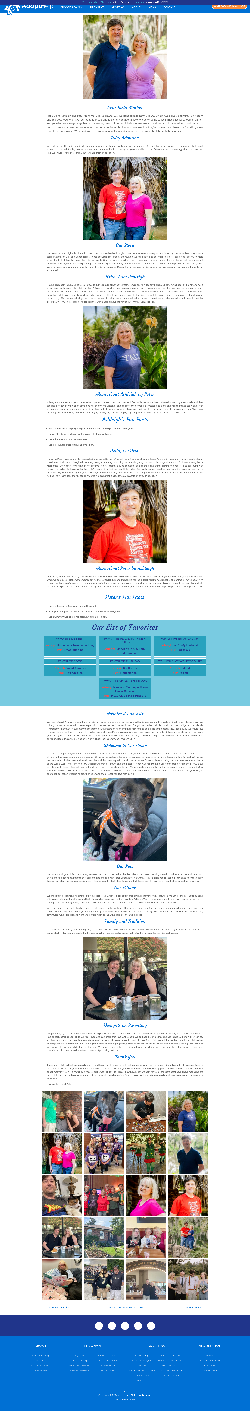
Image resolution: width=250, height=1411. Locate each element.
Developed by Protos (128, 1399)
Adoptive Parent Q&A (171, 1370)
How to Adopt (142, 1355)
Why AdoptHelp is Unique (142, 1370)
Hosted (116, 1399)
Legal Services (41, 1370)
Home (209, 1355)
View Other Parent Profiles (125, 1307)
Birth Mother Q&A (108, 1360)
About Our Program (142, 1360)
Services (142, 1365)
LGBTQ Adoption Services (171, 1360)
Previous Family (60, 1307)
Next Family (192, 1307)
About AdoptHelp (41, 1355)
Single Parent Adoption (171, 1365)
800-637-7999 (124, 2)
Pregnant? (79, 1355)
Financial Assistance (79, 1370)
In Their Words (108, 1365)
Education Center (209, 1370)
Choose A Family (79, 1360)
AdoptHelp (28, 9)
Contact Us (40, 1360)
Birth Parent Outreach (142, 1375)
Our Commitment (40, 1365)
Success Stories (171, 1375)
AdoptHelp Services (79, 1365)
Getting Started (108, 1370)
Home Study (142, 1380)
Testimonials (209, 1365)
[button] (229, 5)
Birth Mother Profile (171, 1355)
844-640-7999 (157, 2)
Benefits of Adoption (107, 1355)
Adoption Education (209, 1360)
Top (125, 1391)
